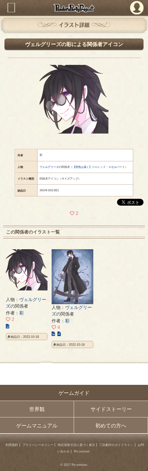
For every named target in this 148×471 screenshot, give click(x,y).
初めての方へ (110, 425)
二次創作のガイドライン (116, 445)
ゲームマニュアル (36, 425)
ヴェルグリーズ (49, 167)
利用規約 (12, 445)
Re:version (81, 451)
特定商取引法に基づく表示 (76, 445)
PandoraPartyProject (74, 8)
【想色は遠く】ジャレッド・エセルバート (99, 167)
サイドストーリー (111, 409)
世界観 (37, 409)
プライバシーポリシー (37, 445)
